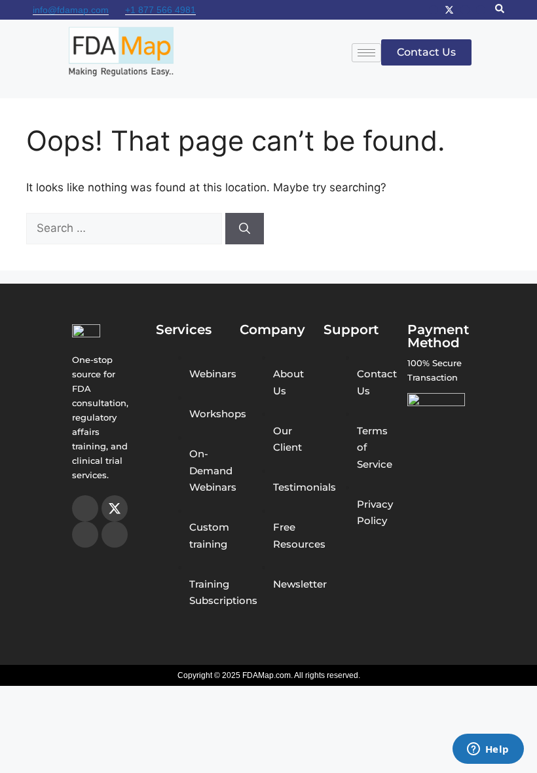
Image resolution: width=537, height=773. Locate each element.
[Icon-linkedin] (480, 9)
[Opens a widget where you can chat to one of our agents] (488, 750)
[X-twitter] (449, 9)
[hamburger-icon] (366, 52)
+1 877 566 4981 (160, 10)
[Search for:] (125, 228)
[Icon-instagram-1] (433, 9)
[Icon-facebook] (465, 9)
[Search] (244, 228)
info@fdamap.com (71, 10)
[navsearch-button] (499, 9)
